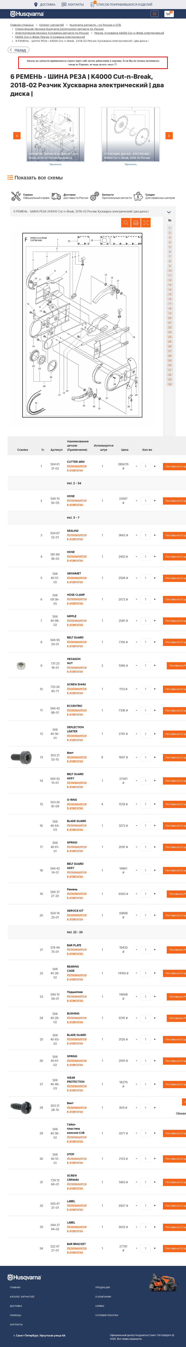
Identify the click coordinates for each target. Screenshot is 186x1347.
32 (169, 374)
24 (169, 337)
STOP (70, 1154)
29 (169, 360)
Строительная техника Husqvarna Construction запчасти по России (59, 29)
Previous (17, 135)
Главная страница (22, 25)
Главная (15, 1287)
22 (169, 327)
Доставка (47, 4)
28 (169, 355)
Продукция (102, 1287)
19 (169, 313)
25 (169, 341)
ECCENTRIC (74, 706)
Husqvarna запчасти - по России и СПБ (95, 25)
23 (169, 332)
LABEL (71, 1201)
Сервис (99, 1306)
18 (169, 308)
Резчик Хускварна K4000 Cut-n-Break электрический (129, 33)
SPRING (72, 842)
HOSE (71, 496)
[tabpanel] (55, 136)
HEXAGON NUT (73, 661)
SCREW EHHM (76, 684)
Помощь (15, 1315)
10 (169, 270)
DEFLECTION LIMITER (75, 729)
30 (169, 365)
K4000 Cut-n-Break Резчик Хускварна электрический (50, 37)
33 (169, 379)
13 (169, 284)
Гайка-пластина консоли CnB (75, 1128)
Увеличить (55, 164)
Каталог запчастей (51, 25)
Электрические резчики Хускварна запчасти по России (52, 33)
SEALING (72, 531)
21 (169, 322)
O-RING (72, 800)
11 (169, 275)
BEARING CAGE (73, 968)
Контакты (76, 4)
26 (169, 346)
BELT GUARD (75, 637)
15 (169, 294)
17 (169, 303)
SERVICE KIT (75, 911)
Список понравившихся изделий (123, 3)
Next (169, 135)
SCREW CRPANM (73, 1177)
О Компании (103, 1297)
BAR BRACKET (76, 1244)
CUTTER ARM (75, 462)
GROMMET (74, 573)
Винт (70, 753)
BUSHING (73, 1013)
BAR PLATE (74, 945)
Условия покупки (106, 1315)
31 (169, 370)
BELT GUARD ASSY (75, 776)
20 (169, 318)
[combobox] (93, 211)
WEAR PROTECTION (75, 1080)
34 (169, 384)
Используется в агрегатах (76, 468)
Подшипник (75, 992)
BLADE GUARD (76, 821)
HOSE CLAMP (76, 595)
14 (169, 289)
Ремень (72, 889)
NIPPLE (71, 616)
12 (169, 280)
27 (169, 351)
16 (169, 299)
